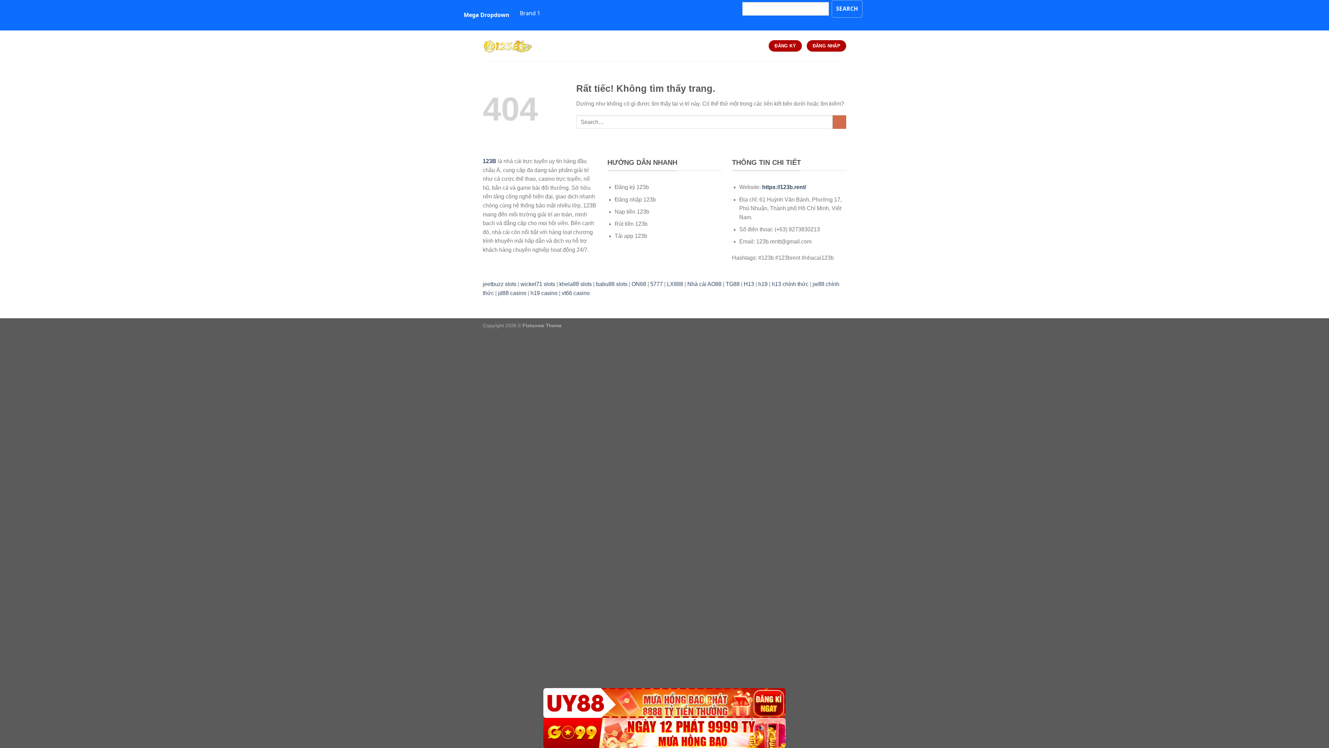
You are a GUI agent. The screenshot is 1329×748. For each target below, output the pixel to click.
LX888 (675, 284)
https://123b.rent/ (784, 187)
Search (847, 8)
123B (489, 161)
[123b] (517, 46)
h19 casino (544, 293)
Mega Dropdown (486, 15)
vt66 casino (576, 293)
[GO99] (664, 733)
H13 (749, 284)
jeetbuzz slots (499, 284)
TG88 (733, 284)
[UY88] (664, 703)
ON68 (639, 284)
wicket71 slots (538, 284)
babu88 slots (611, 284)
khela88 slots (575, 284)
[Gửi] (839, 122)
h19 (763, 284)
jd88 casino (512, 293)
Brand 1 (530, 13)
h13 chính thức (790, 284)
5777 (656, 284)
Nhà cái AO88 (704, 284)
